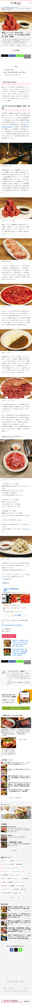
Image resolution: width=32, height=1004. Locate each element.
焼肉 (24, 45)
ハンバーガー (7, 868)
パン (25, 871)
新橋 (19, 45)
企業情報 (5, 988)
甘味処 (12, 886)
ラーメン (5, 860)
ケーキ (5, 864)
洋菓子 (12, 864)
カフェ (16, 868)
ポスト (4, 55)
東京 (12, 45)
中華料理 (5, 875)
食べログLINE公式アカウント (20, 950)
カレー (19, 875)
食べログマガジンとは (12, 981)
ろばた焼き (20, 886)
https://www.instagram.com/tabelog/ (12, 625)
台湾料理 (26, 878)
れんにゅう (17, 479)
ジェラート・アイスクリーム (12, 871)
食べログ (22, 981)
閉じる (1, 1001)
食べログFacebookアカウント (11, 950)
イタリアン (6, 889)
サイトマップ (18, 988)
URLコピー (27, 56)
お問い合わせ (26, 988)
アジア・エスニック (22, 882)
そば (12, 875)
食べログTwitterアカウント (16, 950)
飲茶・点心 (17, 893)
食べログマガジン (16, 3)
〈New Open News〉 (9, 69)
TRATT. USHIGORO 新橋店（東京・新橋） (15, 72)
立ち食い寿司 (7, 893)
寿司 (4, 882)
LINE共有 (20, 55)
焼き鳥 (24, 889)
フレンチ (20, 860)
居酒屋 (11, 882)
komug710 (6, 579)
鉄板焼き (20, 864)
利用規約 (11, 988)
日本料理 (16, 889)
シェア (12, 55)
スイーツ (17, 878)
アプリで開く (12, 615)
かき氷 (5, 886)
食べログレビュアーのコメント (13, 75)
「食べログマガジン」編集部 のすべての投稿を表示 (18, 683)
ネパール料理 (7, 878)
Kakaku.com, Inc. (9, 990)
